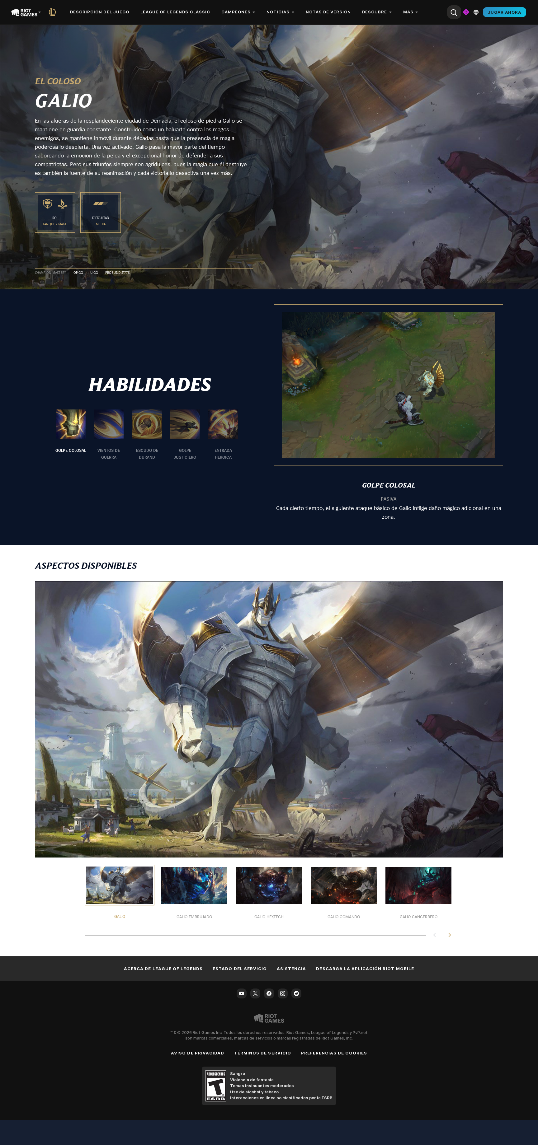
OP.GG (78, 273)
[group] (147, 435)
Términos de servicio (262, 1052)
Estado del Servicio (240, 968)
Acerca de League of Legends (163, 968)
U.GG (94, 273)
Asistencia (291, 968)
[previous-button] (436, 935)
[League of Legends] (53, 12)
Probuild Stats (117, 273)
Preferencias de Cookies (334, 1052)
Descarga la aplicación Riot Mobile (365, 968)
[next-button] (448, 935)
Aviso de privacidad (197, 1052)
